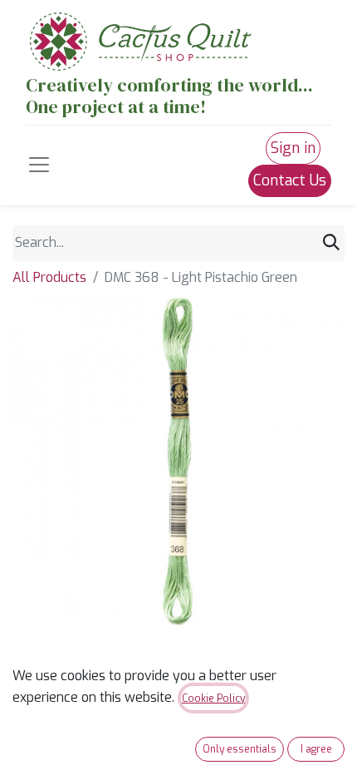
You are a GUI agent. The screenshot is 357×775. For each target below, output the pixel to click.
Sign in (293, 148)
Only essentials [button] (239, 749)
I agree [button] (316, 749)
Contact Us (289, 180)
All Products (49, 277)
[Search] (331, 243)
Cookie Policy (213, 698)
